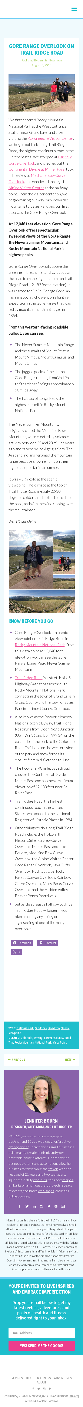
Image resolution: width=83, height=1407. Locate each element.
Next (68, 1059)
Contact (53, 1400)
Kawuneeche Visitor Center (50, 138)
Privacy (74, 1396)
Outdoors (41, 1028)
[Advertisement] (41, 28)
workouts (40, 1180)
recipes (67, 1180)
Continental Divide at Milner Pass (36, 169)
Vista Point (60, 1042)
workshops (46, 1191)
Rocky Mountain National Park (40, 644)
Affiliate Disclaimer (36, 1400)
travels (53, 1169)
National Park (25, 1028)
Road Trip (54, 1028)
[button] (74, 8)
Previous (18, 1059)
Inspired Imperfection (28, 10)
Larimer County (53, 1038)
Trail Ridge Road (29, 677)
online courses (19, 1196)
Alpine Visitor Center (26, 187)
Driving (38, 1038)
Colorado (26, 1038)
